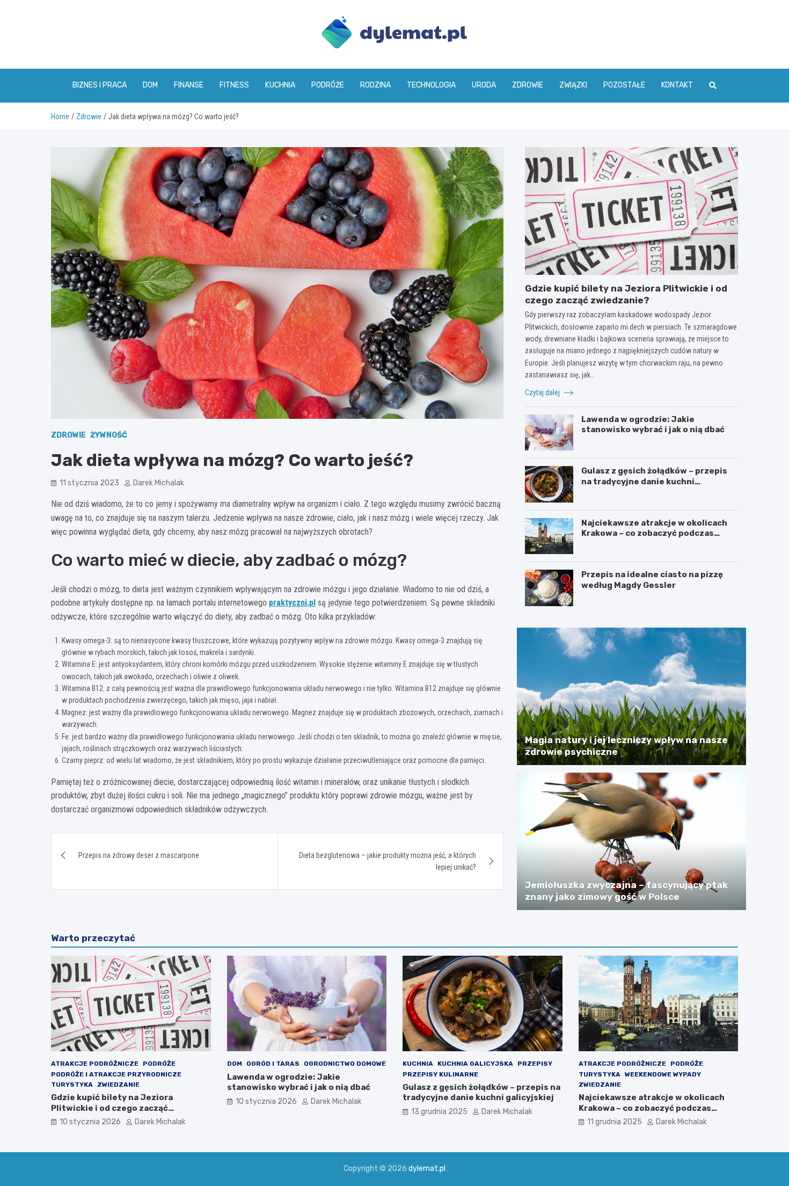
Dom (150, 85)
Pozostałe (624, 85)
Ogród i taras (272, 1063)
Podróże (327, 85)
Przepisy (534, 1063)
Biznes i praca (99, 85)
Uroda (484, 85)
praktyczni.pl (292, 603)
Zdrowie (527, 85)
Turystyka (72, 1084)
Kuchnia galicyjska (475, 1063)
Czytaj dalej (543, 392)
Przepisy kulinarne (440, 1074)
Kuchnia (280, 85)
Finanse (188, 85)
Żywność (108, 435)
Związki (573, 85)
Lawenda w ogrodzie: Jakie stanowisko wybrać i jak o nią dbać (653, 424)
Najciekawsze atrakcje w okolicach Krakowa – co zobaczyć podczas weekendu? (654, 533)
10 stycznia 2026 (90, 1121)
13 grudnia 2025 (439, 1111)
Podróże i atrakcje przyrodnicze (116, 1074)
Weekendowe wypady (663, 1074)
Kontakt (677, 85)
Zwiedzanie (118, 1084)
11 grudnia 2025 (614, 1121)
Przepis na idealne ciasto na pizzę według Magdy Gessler (652, 580)
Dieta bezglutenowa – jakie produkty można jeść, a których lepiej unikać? (387, 861)
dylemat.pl (426, 1168)
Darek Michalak (158, 483)
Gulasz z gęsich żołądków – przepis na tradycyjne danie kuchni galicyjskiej (654, 481)
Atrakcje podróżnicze (94, 1063)
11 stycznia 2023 (89, 483)
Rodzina (375, 85)
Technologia (431, 85)
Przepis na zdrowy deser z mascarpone (138, 855)
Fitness (234, 85)
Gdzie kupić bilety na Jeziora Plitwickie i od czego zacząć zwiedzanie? (112, 1108)
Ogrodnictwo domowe (345, 1063)
